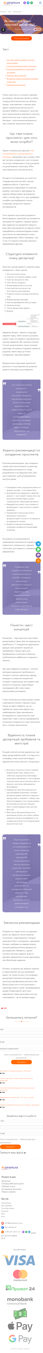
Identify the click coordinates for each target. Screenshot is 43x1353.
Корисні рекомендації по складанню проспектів (21, 70)
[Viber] (38, 555)
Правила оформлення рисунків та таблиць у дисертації (19, 1105)
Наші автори (6, 1203)
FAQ (3, 1214)
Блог (3, 1216)
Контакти (4, 1211)
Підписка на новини (21, 38)
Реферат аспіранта (9, 1192)
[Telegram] (38, 543)
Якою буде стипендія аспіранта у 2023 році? (15, 1071)
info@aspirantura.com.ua (13, 1223)
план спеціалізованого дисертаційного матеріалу (18, 153)
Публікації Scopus (8, 1186)
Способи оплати (7, 1208)
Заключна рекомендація (16, 85)
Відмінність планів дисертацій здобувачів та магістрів (22, 80)
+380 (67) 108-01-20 (12, 1232)
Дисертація (6, 1181)
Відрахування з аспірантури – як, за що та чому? (17, 1097)
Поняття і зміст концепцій (16, 75)
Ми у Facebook (10, 1227)
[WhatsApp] (38, 549)
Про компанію (6, 1206)
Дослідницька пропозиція (11, 1189)
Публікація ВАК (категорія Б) (12, 1184)
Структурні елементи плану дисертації (21, 66)
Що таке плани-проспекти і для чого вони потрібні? (21, 61)
